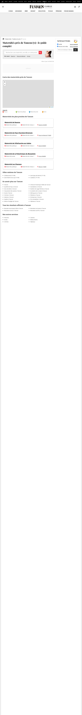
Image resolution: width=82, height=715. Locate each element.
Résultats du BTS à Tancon (37, 210)
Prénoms (59, 11)
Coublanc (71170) (34, 177)
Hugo (74, 1)
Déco (25, 1)
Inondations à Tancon (36, 187)
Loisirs (63, 1)
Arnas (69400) (42, 156)
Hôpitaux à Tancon (35, 201)
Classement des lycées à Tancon (12, 191)
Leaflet (51, 107)
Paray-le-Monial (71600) (45, 135)
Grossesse (18, 11)
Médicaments (34, 219)
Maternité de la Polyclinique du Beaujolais (20, 154)
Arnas (28, 56)
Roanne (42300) (43, 125)
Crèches (6, 222)
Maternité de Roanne (12, 122)
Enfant (33, 11)
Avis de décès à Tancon (10, 189)
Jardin (29, 1)
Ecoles (6, 219)
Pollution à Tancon (35, 195)
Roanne (13, 56)
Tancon (6, 184)
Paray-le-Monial (21, 56)
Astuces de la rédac (63, 46)
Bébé (26, 11)
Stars (58, 1)
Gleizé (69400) (42, 146)
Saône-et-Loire (17, 39)
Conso (10, 11)
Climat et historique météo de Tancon (40, 184)
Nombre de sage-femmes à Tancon (39, 189)
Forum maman (69, 11)
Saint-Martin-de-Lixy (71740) (11, 177)
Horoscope (69, 1)
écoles (50, 11)
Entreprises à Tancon (36, 197)
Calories (32, 217)
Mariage (39, 1)
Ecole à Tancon (8, 193)
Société (54, 1)
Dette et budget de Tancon (11, 201)
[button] (5, 82)
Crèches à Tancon (9, 195)
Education (41, 11)
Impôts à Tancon (8, 199)
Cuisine (15, 1)
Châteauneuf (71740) (9, 175)
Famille (45, 1)
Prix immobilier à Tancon (37, 199)
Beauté (10, 1)
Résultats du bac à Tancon (11, 210)
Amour (34, 1)
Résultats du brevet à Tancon (38, 208)
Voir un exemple (74, 44)
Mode (6, 1)
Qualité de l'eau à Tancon (11, 187)
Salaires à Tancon (9, 197)
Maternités (8, 39)
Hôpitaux (32, 222)
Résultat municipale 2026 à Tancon (13, 208)
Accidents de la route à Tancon (38, 191)
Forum (79, 1)
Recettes (20, 1)
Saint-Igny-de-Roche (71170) (37, 175)
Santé (49, 1)
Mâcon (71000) (42, 166)
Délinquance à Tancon (36, 193)
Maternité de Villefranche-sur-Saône (18, 143)
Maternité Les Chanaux (13, 164)
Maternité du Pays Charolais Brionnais (19, 133)
